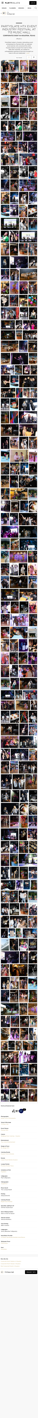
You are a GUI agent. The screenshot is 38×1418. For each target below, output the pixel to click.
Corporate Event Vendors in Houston (11, 1261)
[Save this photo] (17, 62)
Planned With (4, 1130)
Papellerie (3, 1171)
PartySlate (4, 1249)
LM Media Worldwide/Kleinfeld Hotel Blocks (13, 1237)
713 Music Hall (10, 14)
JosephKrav (4, 1183)
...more (27, 53)
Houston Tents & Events (7, 1154)
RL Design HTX (5, 1148)
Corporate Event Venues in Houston (10, 1263)
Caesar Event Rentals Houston (9, 1160)
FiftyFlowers (4, 1243)
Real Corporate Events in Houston (10, 1266)
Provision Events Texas (7, 1166)
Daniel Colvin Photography (8, 1118)
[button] (8, 1118)
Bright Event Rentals (6, 1201)
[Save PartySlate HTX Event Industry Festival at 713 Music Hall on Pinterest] (34, 57)
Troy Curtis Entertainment (8, 1142)
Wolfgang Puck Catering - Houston (10, 1136)
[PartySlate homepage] (12, 3)
